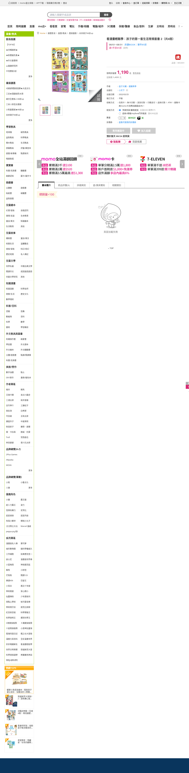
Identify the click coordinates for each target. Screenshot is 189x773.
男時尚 (171, 26)
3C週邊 (111, 26)
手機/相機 (83, 26)
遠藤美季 (132, 86)
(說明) (125, 47)
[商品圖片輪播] (69, 69)
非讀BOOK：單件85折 (135, 44)
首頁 (9, 26)
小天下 (122, 90)
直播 (32, 26)
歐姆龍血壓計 (99, 20)
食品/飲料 (139, 26)
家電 (63, 26)
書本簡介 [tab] (46, 185)
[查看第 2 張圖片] (57, 110)
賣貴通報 (136, 73)
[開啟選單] (182, 26)
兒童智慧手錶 (72, 20)
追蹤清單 (146, 3)
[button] (94, 95)
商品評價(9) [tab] (64, 185)
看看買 (53, 26)
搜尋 (106, 14)
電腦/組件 (98, 26)
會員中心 (126, 3)
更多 (30, 76)
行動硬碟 (61, 20)
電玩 (71, 26)
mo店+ (42, 26)
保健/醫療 (124, 26)
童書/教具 (62, 33)
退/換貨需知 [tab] (99, 185)
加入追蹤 (146, 130)
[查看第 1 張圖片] (45, 110)
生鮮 (150, 26)
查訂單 (136, 3)
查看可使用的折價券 (127, 122)
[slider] (111, 164)
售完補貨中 (118, 130)
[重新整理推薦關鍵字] (110, 20)
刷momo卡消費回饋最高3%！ (132, 106)
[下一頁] (182, 164)
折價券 (155, 3)
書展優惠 (73, 33)
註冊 (118, 3)
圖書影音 (52, 33)
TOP (112, 248)
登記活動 (178, 3)
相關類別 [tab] (116, 185)
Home (42, 33)
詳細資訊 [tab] (81, 185)
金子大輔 (123, 86)
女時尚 (160, 26)
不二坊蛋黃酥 (86, 20)
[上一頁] (39, 164)
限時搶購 (21, 26)
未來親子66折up (86, 33)
